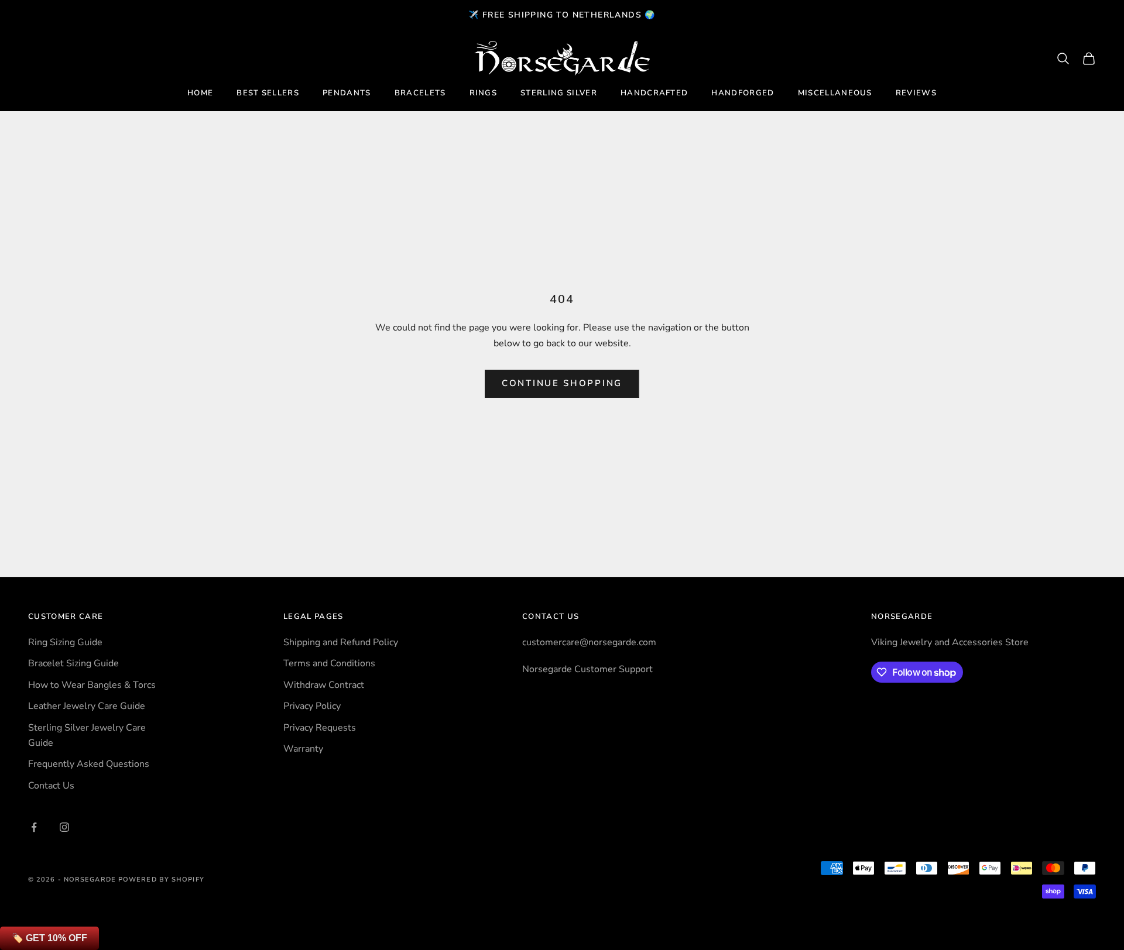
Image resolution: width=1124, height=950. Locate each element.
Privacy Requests (319, 727)
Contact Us (51, 785)
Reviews (916, 93)
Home (200, 93)
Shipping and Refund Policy (340, 642)
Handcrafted (654, 93)
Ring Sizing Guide (65, 642)
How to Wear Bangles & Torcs (92, 685)
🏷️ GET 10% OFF (49, 938)
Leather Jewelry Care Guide (86, 706)
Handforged (742, 93)
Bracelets (420, 93)
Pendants (347, 93)
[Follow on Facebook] (34, 827)
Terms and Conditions (329, 663)
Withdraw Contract (323, 685)
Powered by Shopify (161, 879)
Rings (484, 93)
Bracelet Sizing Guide (73, 663)
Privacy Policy (312, 706)
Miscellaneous (835, 93)
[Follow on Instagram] (64, 827)
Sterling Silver (558, 93)
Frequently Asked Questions (88, 764)
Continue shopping (562, 383)
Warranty (303, 748)
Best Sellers (268, 93)
